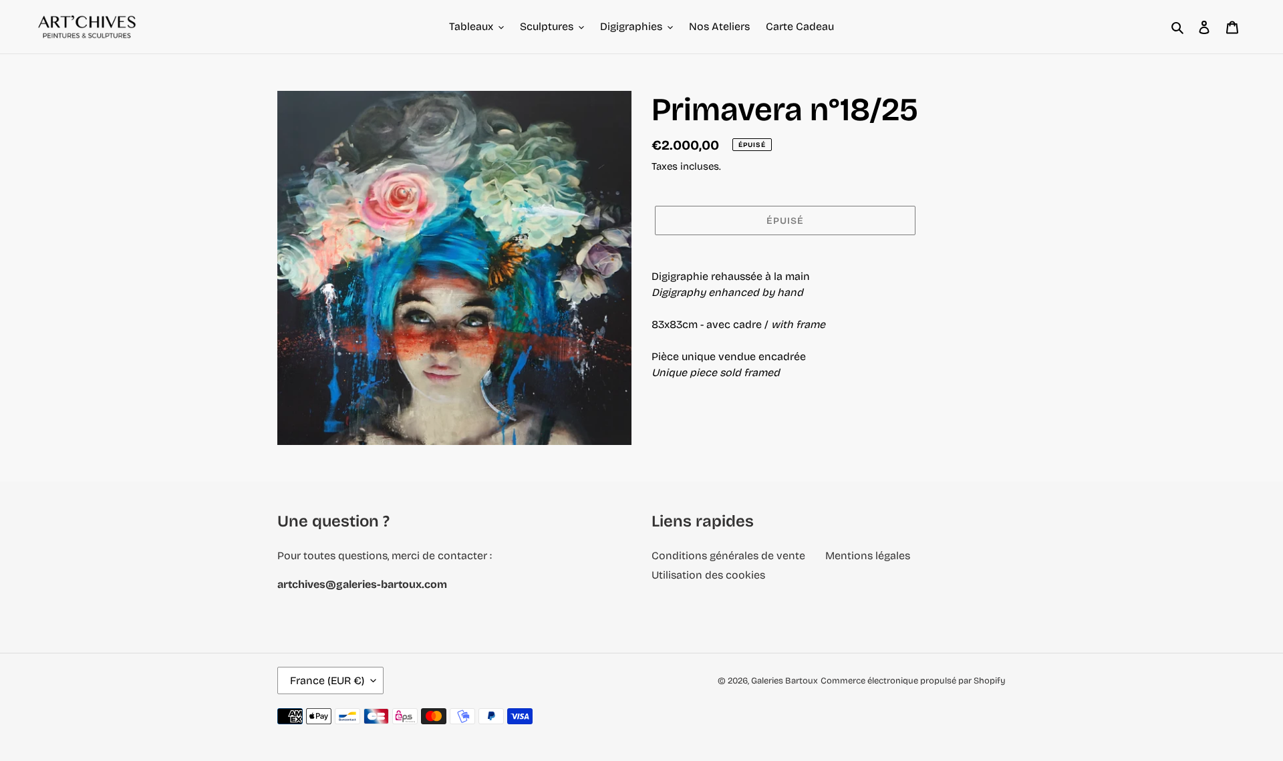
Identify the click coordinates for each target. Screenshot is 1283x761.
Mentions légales (867, 555)
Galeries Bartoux (784, 680)
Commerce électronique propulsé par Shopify (913, 680)
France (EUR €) (327, 680)
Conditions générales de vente (728, 555)
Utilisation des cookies (708, 575)
